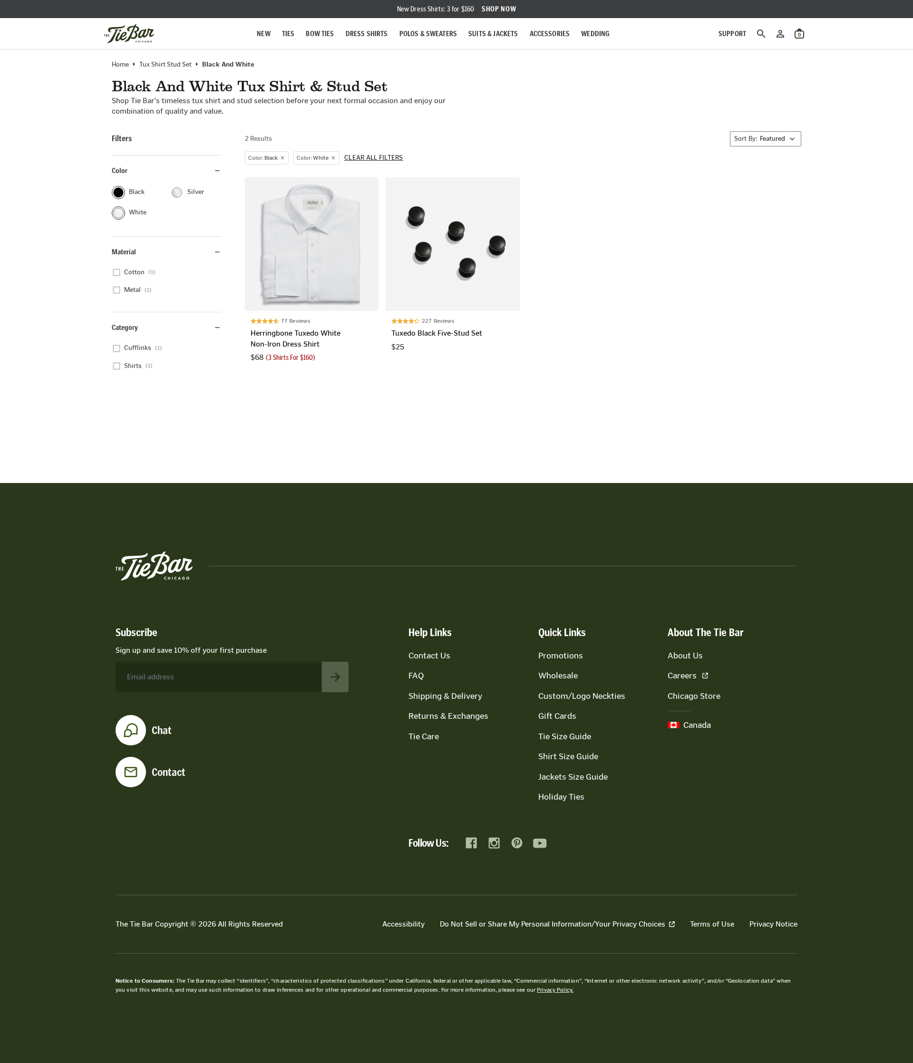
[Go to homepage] (129, 33)
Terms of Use (712, 923)
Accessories (550, 33)
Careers (682, 675)
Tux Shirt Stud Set (165, 64)
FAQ (416, 675)
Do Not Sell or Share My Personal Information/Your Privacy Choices (552, 923)
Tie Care (423, 736)
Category (125, 327)
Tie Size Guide (564, 736)
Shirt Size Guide (568, 756)
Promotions (560, 655)
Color (119, 170)
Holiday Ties (561, 797)
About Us (685, 655)
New (263, 33)
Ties (288, 33)
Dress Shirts (367, 33)
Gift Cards (557, 716)
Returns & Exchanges (448, 716)
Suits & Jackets (493, 33)
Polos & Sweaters (428, 33)
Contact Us (429, 655)
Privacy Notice (773, 923)
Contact (168, 772)
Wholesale (558, 675)
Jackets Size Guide (573, 777)
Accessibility (403, 923)
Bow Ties (320, 33)
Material (124, 251)
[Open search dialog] (761, 33)
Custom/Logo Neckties (581, 696)
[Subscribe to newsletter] (335, 677)
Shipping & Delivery (445, 696)
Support (732, 33)
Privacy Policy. (555, 989)
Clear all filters (373, 158)
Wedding (595, 33)
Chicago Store (694, 696)
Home (120, 64)
